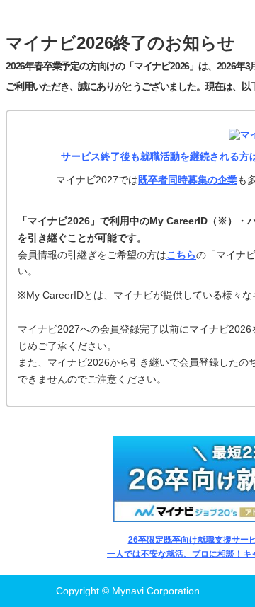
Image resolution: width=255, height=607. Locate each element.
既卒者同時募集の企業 (187, 179)
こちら (181, 254)
